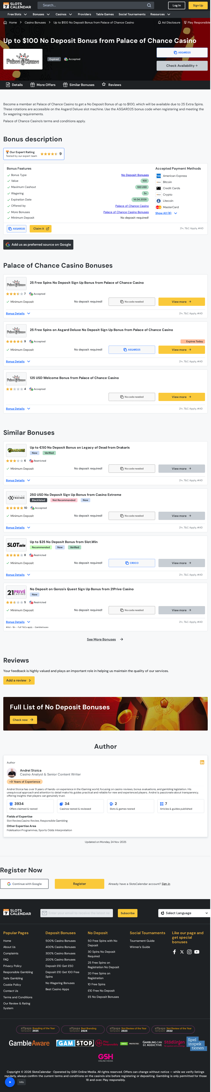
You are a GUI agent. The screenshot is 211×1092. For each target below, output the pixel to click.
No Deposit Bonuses (135, 175)
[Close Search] (149, 5)
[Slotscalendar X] (183, 951)
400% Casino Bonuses (61, 947)
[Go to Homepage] (17, 5)
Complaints (10, 953)
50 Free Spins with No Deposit (102, 943)
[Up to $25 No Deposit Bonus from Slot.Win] (16, 544)
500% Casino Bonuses (61, 941)
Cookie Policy (12, 984)
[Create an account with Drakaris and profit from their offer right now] (192, 480)
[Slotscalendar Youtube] (198, 951)
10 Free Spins (96, 984)
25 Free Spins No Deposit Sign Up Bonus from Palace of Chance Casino (87, 282)
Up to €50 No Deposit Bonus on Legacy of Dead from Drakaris (80, 447)
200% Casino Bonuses (60, 959)
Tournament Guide (142, 941)
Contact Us (10, 991)
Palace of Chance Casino (132, 206)
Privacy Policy (12, 966)
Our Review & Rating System (16, 1006)
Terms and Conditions (17, 997)
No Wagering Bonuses (60, 983)
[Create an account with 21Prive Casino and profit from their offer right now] (192, 622)
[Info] (10, 1082)
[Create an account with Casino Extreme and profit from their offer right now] (192, 527)
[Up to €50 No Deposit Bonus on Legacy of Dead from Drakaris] (16, 450)
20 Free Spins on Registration (99, 975)
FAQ (5, 959)
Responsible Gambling (18, 972)
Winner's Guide (140, 947)
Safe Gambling (13, 978)
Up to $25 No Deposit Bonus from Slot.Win (64, 542)
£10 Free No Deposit (101, 990)
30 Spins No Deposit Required (101, 954)
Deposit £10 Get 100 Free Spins (62, 974)
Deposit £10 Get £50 (59, 966)
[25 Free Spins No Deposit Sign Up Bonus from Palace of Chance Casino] (16, 283)
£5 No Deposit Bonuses (103, 997)
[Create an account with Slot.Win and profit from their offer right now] (192, 575)
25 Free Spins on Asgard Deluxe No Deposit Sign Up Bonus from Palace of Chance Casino (101, 330)
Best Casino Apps (57, 989)
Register (79, 884)
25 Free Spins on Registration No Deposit (103, 965)
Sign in (166, 884)
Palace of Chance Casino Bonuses (126, 212)
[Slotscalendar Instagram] (190, 951)
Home (7, 941)
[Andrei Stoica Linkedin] (202, 762)
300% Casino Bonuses (60, 953)
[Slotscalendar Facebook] (175, 951)
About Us (9, 947)
